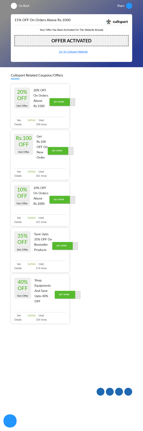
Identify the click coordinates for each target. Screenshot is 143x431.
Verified (31, 120)
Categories (18, 407)
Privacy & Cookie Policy (92, 417)
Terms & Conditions (121, 417)
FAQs (64, 380)
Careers (66, 396)
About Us (17, 375)
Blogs (14, 383)
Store (14, 399)
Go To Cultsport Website (73, 52)
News (14, 391)
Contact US (68, 388)
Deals (39, 375)
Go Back (24, 5)
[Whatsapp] (10, 421)
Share (120, 5)
